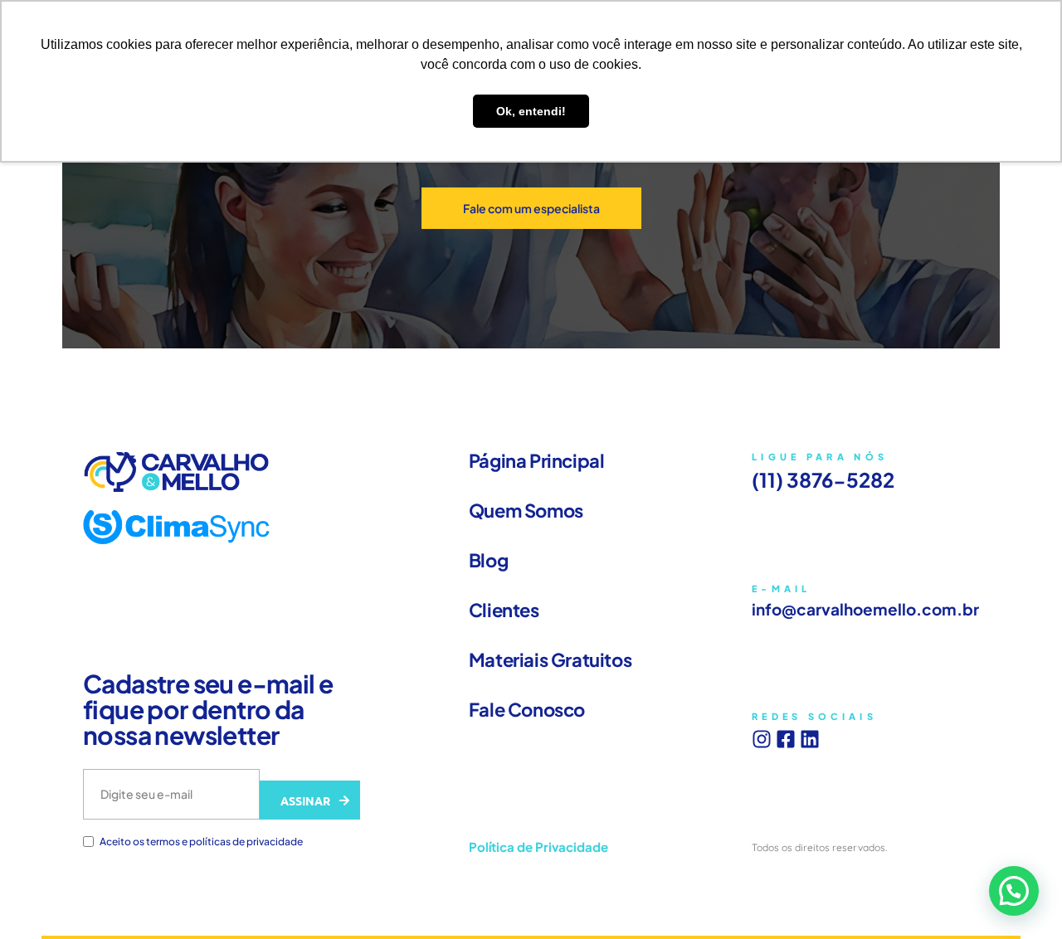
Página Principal (537, 460)
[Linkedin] (810, 739)
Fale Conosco (527, 709)
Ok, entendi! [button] (531, 111)
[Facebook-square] (786, 739)
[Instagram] (762, 739)
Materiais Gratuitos (550, 659)
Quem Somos (526, 510)
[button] (1014, 891)
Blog (488, 560)
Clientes (504, 609)
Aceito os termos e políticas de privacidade (201, 842)
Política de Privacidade (538, 846)
